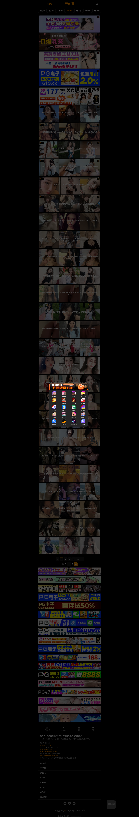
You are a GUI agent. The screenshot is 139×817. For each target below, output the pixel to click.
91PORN (64, 424)
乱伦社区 (54, 424)
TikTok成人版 (73, 424)
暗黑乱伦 (73, 417)
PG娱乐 (54, 410)
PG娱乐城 (83, 396)
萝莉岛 (83, 424)
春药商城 (64, 396)
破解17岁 (83, 417)
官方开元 (73, 403)
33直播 (54, 417)
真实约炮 (54, 396)
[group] (111, 804)
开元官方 (64, 410)
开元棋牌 (64, 403)
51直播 (64, 417)
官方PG (54, 403)
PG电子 (83, 403)
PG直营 (73, 410)
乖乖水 (73, 396)
